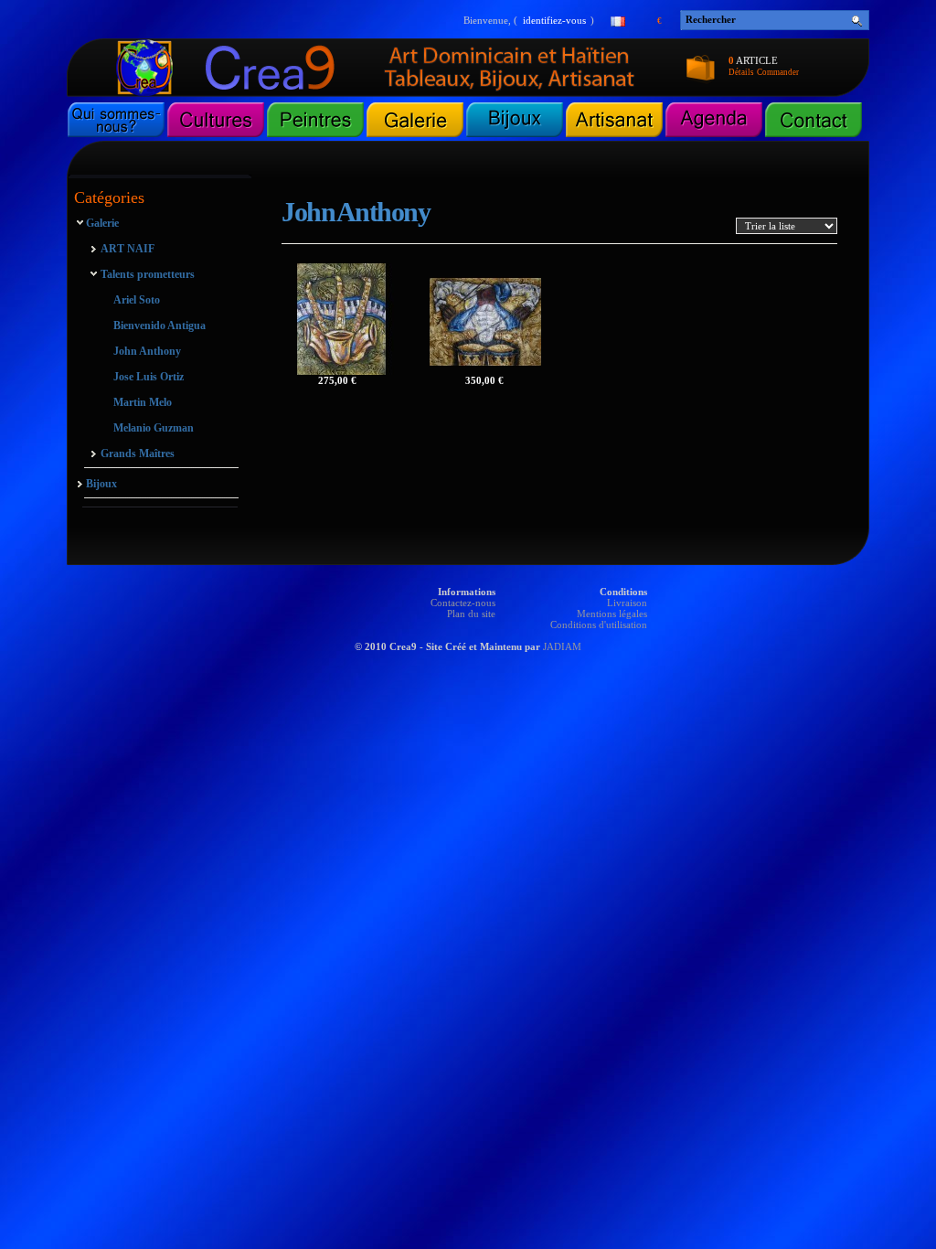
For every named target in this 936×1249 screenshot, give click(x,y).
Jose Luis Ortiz (148, 376)
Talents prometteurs (147, 274)
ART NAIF (127, 248)
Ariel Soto (136, 300)
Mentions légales (612, 613)
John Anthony (147, 351)
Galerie (102, 223)
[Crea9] (292, 92)
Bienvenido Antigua (159, 325)
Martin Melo (142, 402)
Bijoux (101, 483)
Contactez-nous (463, 602)
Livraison (627, 602)
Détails (741, 72)
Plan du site (471, 613)
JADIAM (562, 646)
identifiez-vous (554, 20)
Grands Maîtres (137, 453)
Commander (778, 72)
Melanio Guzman (153, 428)
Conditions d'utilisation (598, 624)
